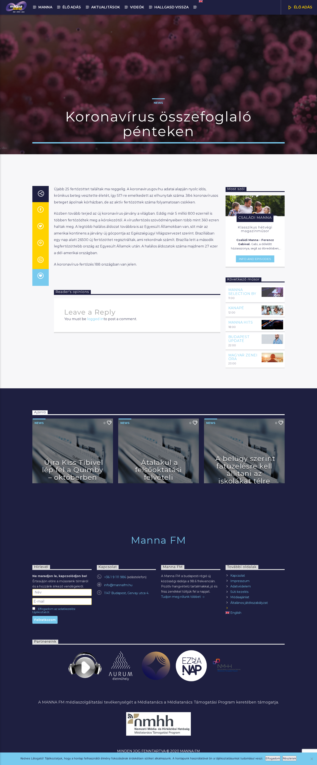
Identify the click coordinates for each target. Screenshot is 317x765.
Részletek (289, 758)
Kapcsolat (237, 576)
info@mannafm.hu (118, 585)
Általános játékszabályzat (249, 603)
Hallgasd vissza (171, 7)
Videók (137, 7)
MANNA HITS (240, 322)
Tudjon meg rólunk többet (181, 597)
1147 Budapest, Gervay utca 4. (126, 593)
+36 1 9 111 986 (115, 577)
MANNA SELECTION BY (242, 292)
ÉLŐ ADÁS (302, 7)
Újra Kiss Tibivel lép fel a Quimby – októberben (72, 470)
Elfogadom (273, 758)
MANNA (45, 7)
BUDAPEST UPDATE (239, 339)
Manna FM (158, 540)
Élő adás (72, 7)
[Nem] (311, 759)
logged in (95, 319)
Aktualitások (105, 7)
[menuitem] (200, 1)
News (158, 102)
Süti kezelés (239, 592)
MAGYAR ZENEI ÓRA (243, 357)
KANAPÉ (236, 308)
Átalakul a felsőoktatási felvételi (158, 470)
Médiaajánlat (239, 597)
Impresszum (240, 581)
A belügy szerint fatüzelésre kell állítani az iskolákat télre (245, 469)
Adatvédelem (240, 586)
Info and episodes (255, 259)
